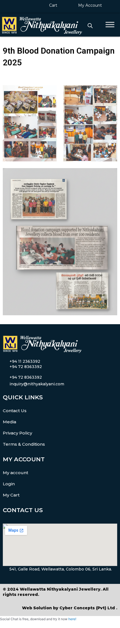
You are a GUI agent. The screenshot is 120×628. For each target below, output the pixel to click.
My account (15, 472)
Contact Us (15, 410)
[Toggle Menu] (109, 24)
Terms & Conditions (24, 444)
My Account (90, 5)
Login (9, 483)
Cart (53, 5)
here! (72, 619)
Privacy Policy (17, 433)
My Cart (11, 495)
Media (9, 421)
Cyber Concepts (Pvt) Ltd (87, 607)
